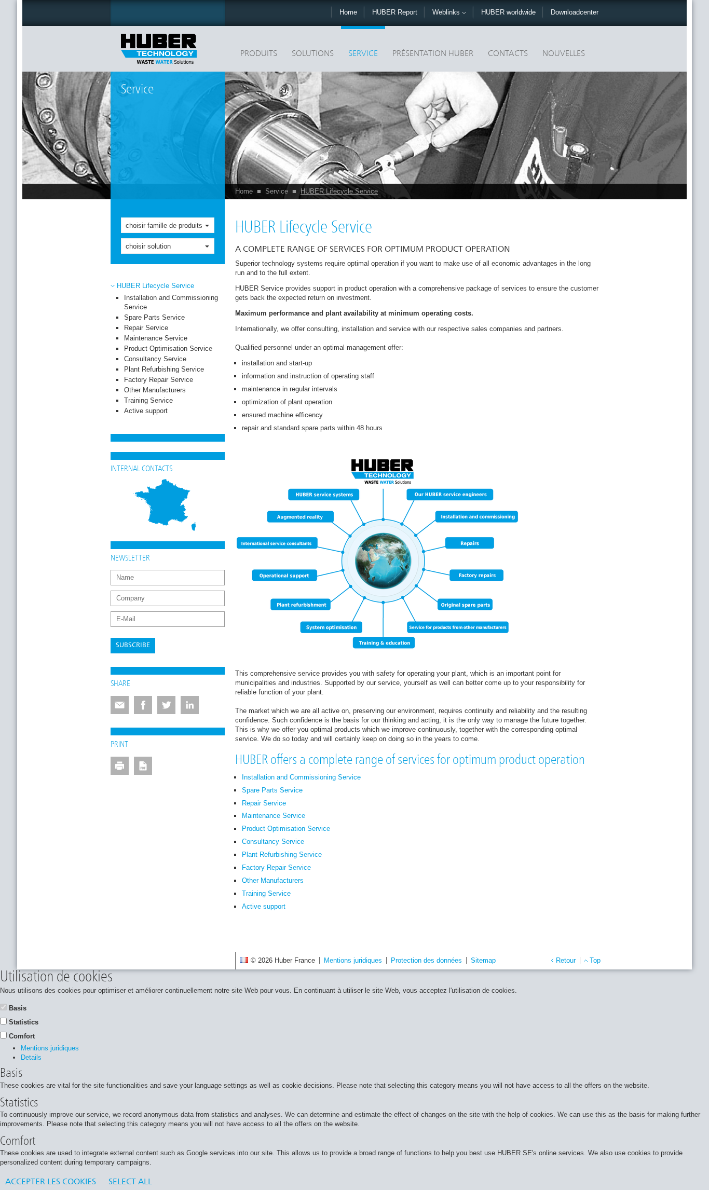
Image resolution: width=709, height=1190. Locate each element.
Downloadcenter (574, 12)
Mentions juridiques (353, 960)
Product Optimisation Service (168, 348)
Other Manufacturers (155, 390)
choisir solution (148, 246)
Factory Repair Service (158, 380)
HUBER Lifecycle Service (339, 191)
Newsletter (130, 558)
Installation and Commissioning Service (301, 777)
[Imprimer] (120, 766)
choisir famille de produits (164, 225)
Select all (130, 1182)
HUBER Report (394, 12)
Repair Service (146, 328)
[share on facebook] (143, 705)
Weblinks (447, 12)
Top (595, 960)
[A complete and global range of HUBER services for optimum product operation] (378, 555)
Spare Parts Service (154, 317)
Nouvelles (563, 54)
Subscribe (133, 645)
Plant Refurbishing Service (164, 369)
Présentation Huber (432, 54)
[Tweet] (166, 705)
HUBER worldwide (508, 12)
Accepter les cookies (50, 1182)
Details (31, 1057)
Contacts (508, 54)
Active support (146, 411)
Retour (566, 960)
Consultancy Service (155, 359)
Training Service (148, 400)
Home (348, 12)
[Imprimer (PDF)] (143, 766)
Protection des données (426, 960)
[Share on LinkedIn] (190, 705)
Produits (258, 54)
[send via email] (120, 705)
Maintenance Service (155, 338)
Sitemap (483, 960)
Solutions (313, 54)
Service (363, 54)
